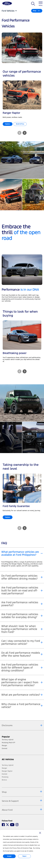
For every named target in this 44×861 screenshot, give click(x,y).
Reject (24, 856)
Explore (7, 124)
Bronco (4, 780)
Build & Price (20, 124)
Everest (4, 774)
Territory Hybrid (7, 765)
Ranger (4, 768)
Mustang (5, 777)
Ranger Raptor (7, 771)
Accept (9, 856)
